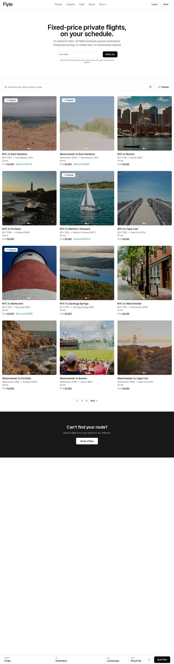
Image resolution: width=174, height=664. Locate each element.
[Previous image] (6, 123)
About (91, 4)
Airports (70, 4)
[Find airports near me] (150, 87)
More (102, 4)
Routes (58, 4)
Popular (165, 87)
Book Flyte (162, 659)
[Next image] (53, 123)
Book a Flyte (87, 441)
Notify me (110, 54)
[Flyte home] (8, 4)
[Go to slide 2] (30, 148)
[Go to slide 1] (28, 148)
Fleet (81, 4)
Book (166, 4)
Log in (155, 4)
